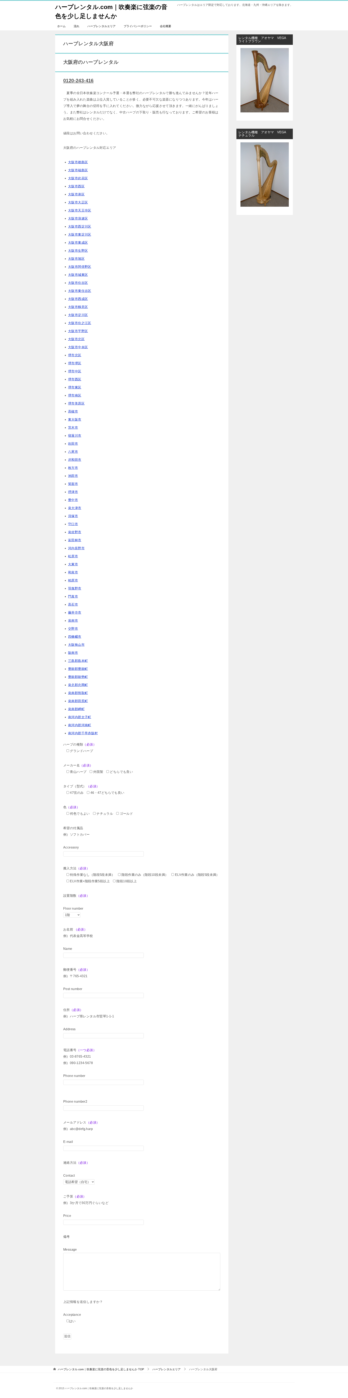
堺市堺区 (74, 363)
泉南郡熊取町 (78, 693)
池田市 (73, 476)
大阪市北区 (76, 339)
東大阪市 (74, 419)
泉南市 (73, 620)
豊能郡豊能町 (78, 669)
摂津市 (73, 492)
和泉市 (73, 572)
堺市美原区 (76, 403)
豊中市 (73, 500)
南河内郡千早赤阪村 (83, 733)
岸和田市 (74, 459)
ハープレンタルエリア (101, 26)
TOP (101, 1369)
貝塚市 (73, 516)
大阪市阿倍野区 (79, 266)
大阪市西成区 (78, 299)
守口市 (73, 524)
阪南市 (73, 652)
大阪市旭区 (76, 258)
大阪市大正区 (78, 202)
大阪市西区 (76, 186)
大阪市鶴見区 (78, 307)
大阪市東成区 (78, 242)
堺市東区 (74, 387)
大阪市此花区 (78, 178)
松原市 (73, 556)
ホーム (61, 26)
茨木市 (73, 427)
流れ (76, 26)
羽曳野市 (74, 588)
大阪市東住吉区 (79, 291)
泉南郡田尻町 (78, 701)
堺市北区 (74, 355)
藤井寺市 (74, 612)
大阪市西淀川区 (79, 226)
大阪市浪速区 (78, 218)
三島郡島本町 (78, 661)
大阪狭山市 (76, 644)
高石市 (73, 604)
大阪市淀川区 (78, 315)
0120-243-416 (78, 80)
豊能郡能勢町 (78, 677)
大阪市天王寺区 (79, 210)
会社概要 (165, 26)
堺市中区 (74, 371)
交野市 (73, 628)
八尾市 (73, 451)
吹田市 (73, 443)
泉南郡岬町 (76, 709)
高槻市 (73, 411)
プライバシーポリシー (138, 26)
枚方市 (73, 467)
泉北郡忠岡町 (78, 685)
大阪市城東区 (78, 274)
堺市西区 (74, 379)
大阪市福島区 (78, 170)
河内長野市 (76, 548)
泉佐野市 (74, 532)
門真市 (73, 596)
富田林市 (74, 540)
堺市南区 (74, 395)
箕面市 (73, 484)
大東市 (73, 564)
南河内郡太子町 (79, 717)
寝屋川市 (74, 435)
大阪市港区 (76, 194)
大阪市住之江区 (79, 323)
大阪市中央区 (78, 347)
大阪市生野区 (78, 250)
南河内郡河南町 (79, 725)
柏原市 (73, 580)
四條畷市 (74, 636)
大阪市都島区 (78, 162)
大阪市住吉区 (78, 283)
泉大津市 (74, 508)
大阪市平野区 (78, 331)
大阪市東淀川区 (79, 234)
